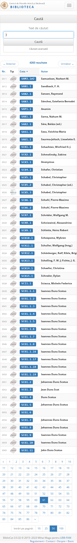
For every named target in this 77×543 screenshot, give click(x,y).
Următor (67, 63)
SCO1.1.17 (28, 359)
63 (60, 500)
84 (11, 519)
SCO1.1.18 (28, 366)
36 (60, 480)
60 (35, 500)
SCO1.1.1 (27, 291)
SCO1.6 (26, 412)
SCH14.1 (27, 268)
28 (68, 474)
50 (27, 493)
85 (19, 519)
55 (68, 493)
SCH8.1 (26, 222)
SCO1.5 (26, 404)
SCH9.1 (26, 230)
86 (27, 519)
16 (44, 468)
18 (60, 468)
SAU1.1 (26, 139)
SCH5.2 (26, 184)
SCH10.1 (27, 238)
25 (44, 474)
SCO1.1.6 (27, 328)
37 (68, 480)
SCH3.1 (26, 162)
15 (35, 468)
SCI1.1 (26, 283)
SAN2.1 (26, 93)
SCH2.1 (26, 154)
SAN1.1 (26, 86)
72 (60, 506)
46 (68, 487)
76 (19, 512)
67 (19, 506)
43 (44, 487)
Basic (71, 541)
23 (27, 474)
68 (27, 506)
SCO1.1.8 (27, 344)
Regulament (37, 541)
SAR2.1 (26, 124)
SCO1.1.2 (27, 298)
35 (52, 480)
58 (19, 500)
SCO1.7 (26, 420)
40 (19, 487)
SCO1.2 (26, 382)
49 (19, 493)
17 (52, 468)
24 (35, 474)
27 (60, 474)
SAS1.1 (26, 131)
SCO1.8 (26, 427)
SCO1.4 (26, 397)
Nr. (4, 71)
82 (68, 512)
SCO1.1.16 (28, 351)
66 (11, 506)
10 (69, 461)
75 (11, 512)
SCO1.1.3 (27, 306)
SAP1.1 (26, 108)
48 (11, 493)
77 (27, 512)
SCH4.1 (26, 169)
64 (68, 500)
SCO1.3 (26, 389)
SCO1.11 (27, 450)
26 (52, 474)
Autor (44, 71)
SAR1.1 (26, 116)
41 (27, 487)
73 (68, 506)
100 (61, 528)
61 (44, 500)
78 (35, 512)
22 (19, 474)
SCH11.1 (27, 245)
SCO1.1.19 (28, 374)
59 (27, 500)
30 (11, 480)
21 (11, 474)
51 (35, 493)
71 (52, 506)
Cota (23, 71)
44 (52, 487)
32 (27, 480)
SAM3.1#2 (27, 78)
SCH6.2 (26, 207)
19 (68, 468)
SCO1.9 (26, 435)
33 (35, 480)
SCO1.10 (27, 442)
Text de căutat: (39, 28)
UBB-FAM (65, 537)
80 (52, 512)
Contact (50, 541)
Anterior (9, 63)
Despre (61, 541)
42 (35, 487)
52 (44, 493)
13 (19, 468)
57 (11, 500)
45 (60, 487)
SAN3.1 (26, 101)
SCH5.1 (26, 177)
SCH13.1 (27, 260)
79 (44, 512)
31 (19, 480)
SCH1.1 (26, 146)
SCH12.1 (27, 253)
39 (11, 487)
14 (27, 468)
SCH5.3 (26, 192)
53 (52, 493)
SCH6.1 (26, 200)
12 (11, 468)
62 (52, 500)
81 (60, 512)
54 (60, 493)
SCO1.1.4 (27, 313)
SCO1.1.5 (27, 321)
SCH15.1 (27, 275)
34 (44, 480)
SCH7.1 (26, 215)
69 (35, 506)
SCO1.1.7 (27, 336)
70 (44, 506)
